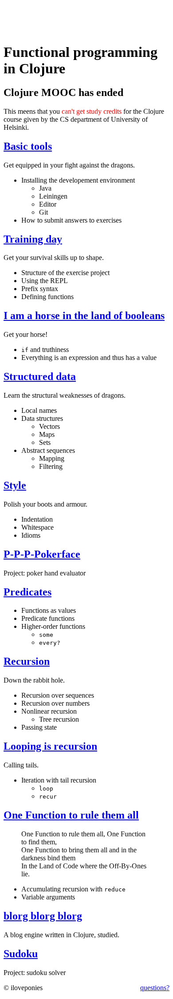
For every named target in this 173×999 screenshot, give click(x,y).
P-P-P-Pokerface (42, 554)
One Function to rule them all (71, 815)
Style (15, 485)
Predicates (27, 592)
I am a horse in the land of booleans (84, 315)
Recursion (27, 661)
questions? (154, 987)
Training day (33, 239)
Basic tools (28, 146)
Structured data (40, 376)
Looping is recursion (50, 746)
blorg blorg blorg (43, 916)
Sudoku (21, 953)
